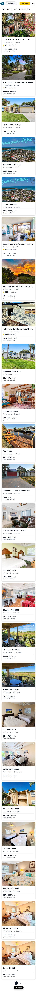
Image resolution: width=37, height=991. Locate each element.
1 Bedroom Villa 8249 (11, 888)
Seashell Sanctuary (10, 204)
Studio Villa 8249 (9, 968)
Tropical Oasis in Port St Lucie (14, 530)
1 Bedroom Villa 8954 (11, 610)
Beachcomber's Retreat (12, 164)
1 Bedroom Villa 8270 (11, 690)
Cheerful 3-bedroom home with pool (16, 491)
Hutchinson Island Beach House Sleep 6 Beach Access (18, 329)
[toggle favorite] (33, 15)
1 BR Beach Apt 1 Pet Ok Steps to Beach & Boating (18, 286)
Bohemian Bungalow (10, 411)
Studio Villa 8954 (9, 570)
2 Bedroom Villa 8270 (11, 650)
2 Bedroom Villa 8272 (11, 769)
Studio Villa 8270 (9, 729)
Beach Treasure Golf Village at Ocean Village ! (18, 244)
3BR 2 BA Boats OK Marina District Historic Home (18, 40)
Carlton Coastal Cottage (12, 125)
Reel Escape (7, 451)
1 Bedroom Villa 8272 (11, 809)
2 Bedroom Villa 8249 (11, 928)
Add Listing (24, 3)
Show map (18, 988)
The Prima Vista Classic (12, 371)
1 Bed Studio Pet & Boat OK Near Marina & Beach (18, 82)
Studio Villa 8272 (9, 849)
